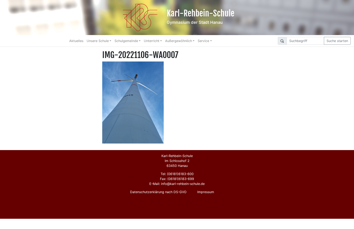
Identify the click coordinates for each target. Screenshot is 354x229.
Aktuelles (76, 41)
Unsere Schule (98, 41)
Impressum (205, 192)
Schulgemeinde (126, 41)
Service (203, 41)
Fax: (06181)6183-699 (177, 179)
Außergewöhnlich (178, 41)
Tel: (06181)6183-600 (177, 174)
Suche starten (337, 41)
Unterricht (151, 41)
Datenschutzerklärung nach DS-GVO (158, 192)
